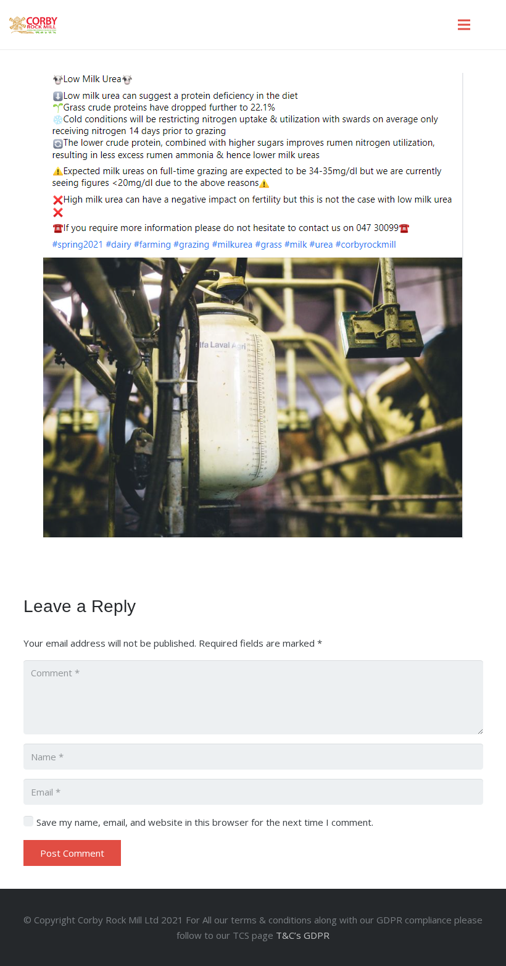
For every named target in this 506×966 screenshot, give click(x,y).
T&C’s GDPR (303, 935)
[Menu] (464, 24)
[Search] (490, 25)
